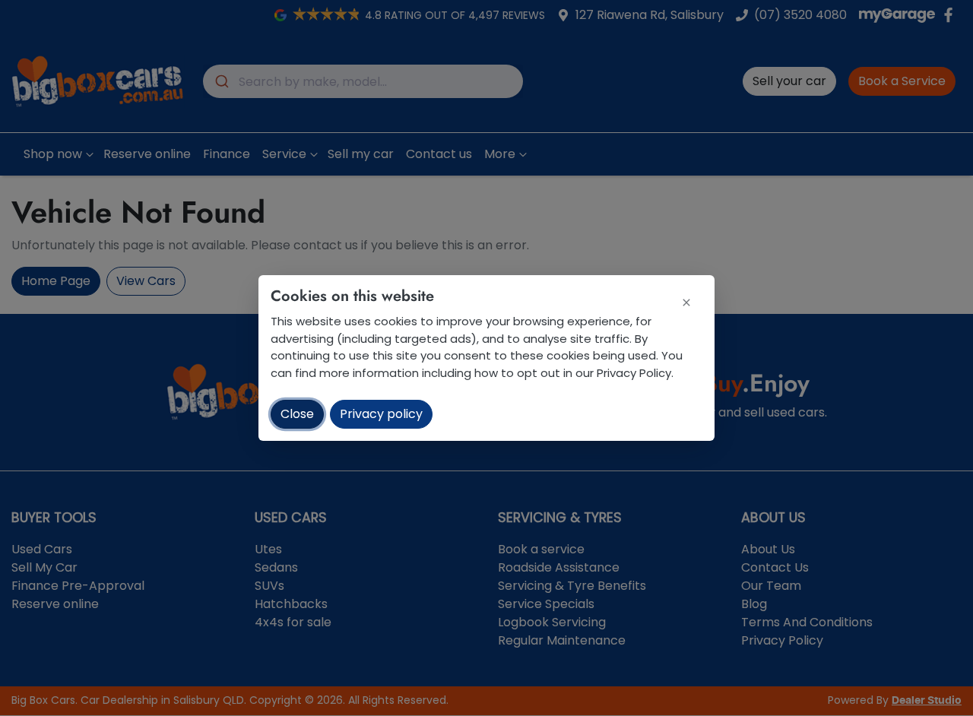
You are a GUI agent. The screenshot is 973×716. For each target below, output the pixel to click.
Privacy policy (381, 414)
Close (297, 414)
